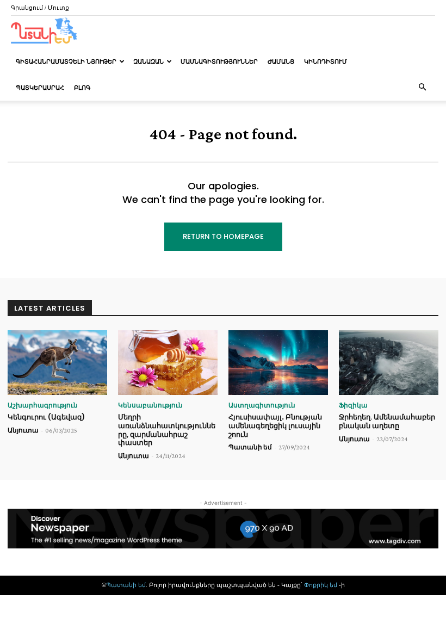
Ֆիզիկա (353, 405)
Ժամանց (281, 61)
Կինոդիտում (325, 61)
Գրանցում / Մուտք (40, 7)
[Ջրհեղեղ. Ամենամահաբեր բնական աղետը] (388, 362)
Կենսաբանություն (150, 405)
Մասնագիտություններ (219, 61)
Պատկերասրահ (40, 87)
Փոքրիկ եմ (321, 585)
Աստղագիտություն (261, 405)
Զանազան (148, 61)
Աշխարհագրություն (43, 405)
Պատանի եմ (250, 447)
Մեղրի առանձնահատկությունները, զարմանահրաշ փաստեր (166, 430)
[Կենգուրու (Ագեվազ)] (57, 362)
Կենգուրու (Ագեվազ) (46, 417)
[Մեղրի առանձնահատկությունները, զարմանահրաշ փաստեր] (168, 362)
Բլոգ (82, 87)
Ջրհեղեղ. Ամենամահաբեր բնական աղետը (387, 421)
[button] (422, 87)
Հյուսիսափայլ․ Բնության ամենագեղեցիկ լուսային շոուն (275, 425)
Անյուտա (23, 430)
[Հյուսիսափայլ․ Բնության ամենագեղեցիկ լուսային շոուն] (278, 362)
